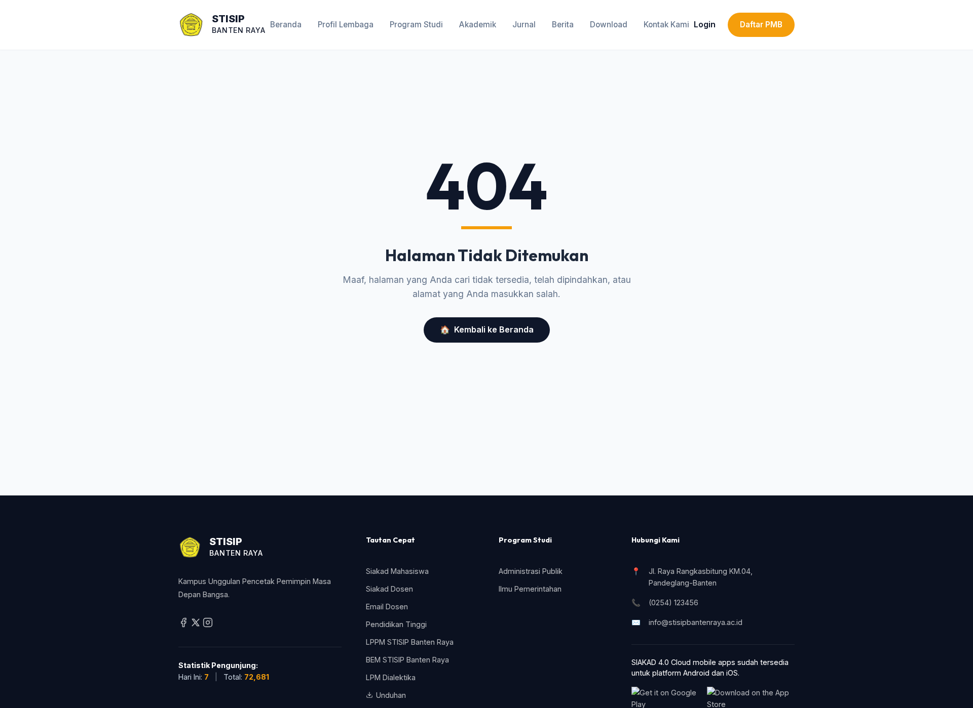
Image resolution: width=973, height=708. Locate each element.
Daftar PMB (761, 24)
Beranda (286, 24)
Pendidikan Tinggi (396, 624)
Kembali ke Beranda (487, 329)
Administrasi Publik (531, 571)
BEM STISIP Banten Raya (407, 659)
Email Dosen (387, 606)
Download (608, 24)
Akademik (477, 24)
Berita (563, 24)
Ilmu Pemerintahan (530, 589)
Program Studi (416, 24)
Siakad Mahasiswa (397, 571)
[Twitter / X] (197, 624)
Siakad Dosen (389, 589)
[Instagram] (208, 624)
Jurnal (524, 24)
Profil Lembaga (345, 24)
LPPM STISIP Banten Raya (410, 642)
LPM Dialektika (391, 677)
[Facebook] (184, 624)
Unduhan (391, 695)
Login (705, 24)
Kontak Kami (666, 24)
